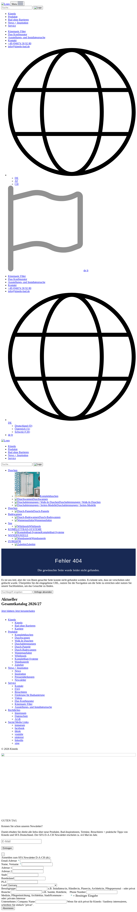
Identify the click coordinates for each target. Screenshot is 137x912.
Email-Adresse (10, 860)
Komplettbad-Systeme (26, 658)
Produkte (13, 16)
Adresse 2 (6, 871)
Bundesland (7, 878)
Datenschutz (21, 716)
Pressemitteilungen (24, 676)
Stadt (4, 874)
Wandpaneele (22, 661)
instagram (20, 725)
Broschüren (21, 692)
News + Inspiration (18, 22)
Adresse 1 (6, 867)
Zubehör (19, 664)
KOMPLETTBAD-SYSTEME (25, 529)
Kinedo (12, 13)
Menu (15, 4)
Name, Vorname (11, 864)
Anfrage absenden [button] (43, 592)
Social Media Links (18, 722)
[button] (38, 8)
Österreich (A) (22, 428)
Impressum (20, 713)
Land (4, 885)
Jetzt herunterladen (25, 611)
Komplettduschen (24, 634)
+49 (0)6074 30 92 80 (19, 43)
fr (87, 270)
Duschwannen (22, 637)
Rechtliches (14, 710)
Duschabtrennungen (25, 643)
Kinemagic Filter (17, 31)
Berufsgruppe (8, 888)
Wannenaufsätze (23, 652)
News (18, 670)
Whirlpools (20, 655)
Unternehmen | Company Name (18, 901)
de (85, 270)
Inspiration (20, 673)
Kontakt (12, 40)
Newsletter (20, 679)
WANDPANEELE (18, 535)
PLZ (3, 881)
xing (17, 743)
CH (17, 184)
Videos (18, 698)
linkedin (19, 740)
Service (12, 25)
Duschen (12, 470)
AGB (18, 719)
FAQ (17, 689)
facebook (19, 728)
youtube (19, 734)
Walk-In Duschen (24, 640)
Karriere (19, 628)
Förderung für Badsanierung (30, 695)
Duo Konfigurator (17, 34)
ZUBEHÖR (14, 541)
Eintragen (7, 848)
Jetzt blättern (8, 611)
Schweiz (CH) (22, 431)
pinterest (19, 737)
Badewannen (15, 514)
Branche (5, 892)
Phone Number (78, 892)
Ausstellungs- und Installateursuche (26, 37)
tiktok (18, 731)
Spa (10, 523)
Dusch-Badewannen (25, 649)
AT (16, 181)
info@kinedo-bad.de (19, 46)
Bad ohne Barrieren (18, 19)
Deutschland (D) (23, 425)
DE (16, 178)
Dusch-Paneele (23, 646)
